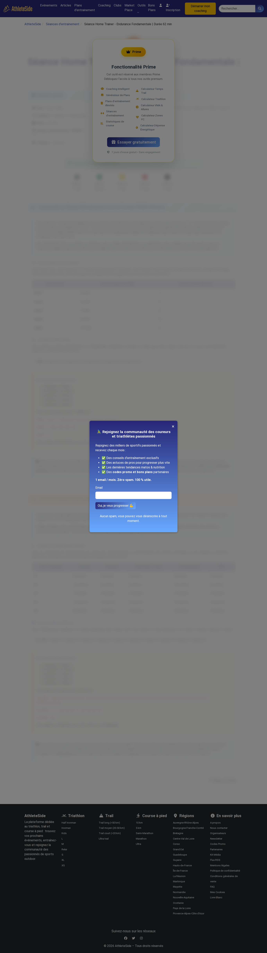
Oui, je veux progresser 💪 (115, 505)
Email (99, 487)
